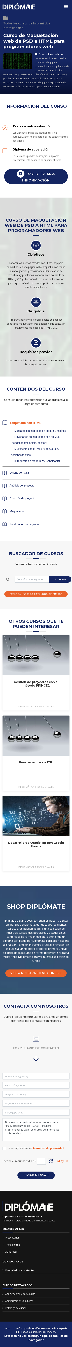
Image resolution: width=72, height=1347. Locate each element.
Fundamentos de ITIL (36, 762)
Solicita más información (38, 177)
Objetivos (36, 254)
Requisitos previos (36, 352)
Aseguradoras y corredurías (20, 1293)
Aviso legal (11, 1251)
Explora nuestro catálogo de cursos (36, 594)
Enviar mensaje (36, 1175)
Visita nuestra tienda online (36, 973)
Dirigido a (36, 311)
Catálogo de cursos (15, 1307)
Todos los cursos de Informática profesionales (26, 25)
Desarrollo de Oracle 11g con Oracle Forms (36, 844)
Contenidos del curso (51, 54)
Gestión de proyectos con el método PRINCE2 (36, 684)
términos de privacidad (48, 1148)
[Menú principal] (66, 6)
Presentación (12, 1237)
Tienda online (12, 1244)
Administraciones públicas (19, 1300)
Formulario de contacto (19, 1270)
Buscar (60, 579)
